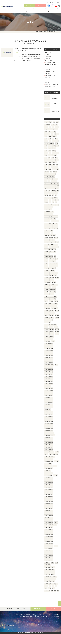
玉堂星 (54, 164)
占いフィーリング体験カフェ (49, 216)
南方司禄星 (57, 317)
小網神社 (55, 522)
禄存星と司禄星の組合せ (49, 480)
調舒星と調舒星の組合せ (49, 430)
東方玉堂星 (51, 301)
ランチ (53, 169)
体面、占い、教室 (52, 291)
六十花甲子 (46, 176)
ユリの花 (52, 124)
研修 (49, 190)
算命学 (57, 122)
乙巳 (56, 216)
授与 (50, 141)
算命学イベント (56, 188)
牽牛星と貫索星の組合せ (49, 536)
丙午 (45, 218)
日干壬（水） (53, 268)
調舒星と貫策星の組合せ (49, 423)
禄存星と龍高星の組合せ (49, 487)
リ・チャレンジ (47, 562)
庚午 (49, 181)
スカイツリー (47, 242)
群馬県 (58, 190)
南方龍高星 (56, 327)
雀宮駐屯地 (52, 143)
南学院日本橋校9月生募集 (50, 64)
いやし (46, 157)
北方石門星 (56, 301)
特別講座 (56, 562)
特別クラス (52, 244)
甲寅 (45, 225)
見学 (54, 242)
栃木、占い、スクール (49, 77)
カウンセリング (47, 590)
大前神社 (46, 291)
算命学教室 (49, 225)
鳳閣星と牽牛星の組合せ (49, 416)
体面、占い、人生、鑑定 (53, 265)
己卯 (54, 185)
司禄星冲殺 (46, 277)
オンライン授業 (47, 574)
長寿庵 (46, 169)
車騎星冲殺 (52, 277)
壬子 (53, 223)
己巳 (54, 174)
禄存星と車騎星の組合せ (49, 482)
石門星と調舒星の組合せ (49, 381)
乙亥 (57, 183)
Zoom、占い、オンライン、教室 (50, 235)
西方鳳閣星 (46, 331)
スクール (47, 54)
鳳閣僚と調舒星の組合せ (49, 402)
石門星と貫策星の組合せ (49, 362)
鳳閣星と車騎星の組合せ (49, 414)
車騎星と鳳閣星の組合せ (49, 520)
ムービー (46, 327)
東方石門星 (46, 284)
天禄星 (53, 141)
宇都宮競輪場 (52, 176)
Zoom (51, 122)
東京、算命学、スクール (50, 75)
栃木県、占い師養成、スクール (51, 84)
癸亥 (45, 249)
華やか (46, 164)
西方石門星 (57, 329)
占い (57, 583)
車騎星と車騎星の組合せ (49, 527)
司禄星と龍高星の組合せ (49, 510)
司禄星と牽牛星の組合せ (49, 508)
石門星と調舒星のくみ (48, 371)
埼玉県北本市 (52, 581)
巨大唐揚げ (46, 583)
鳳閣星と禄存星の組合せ (49, 404)
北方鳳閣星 (50, 303)
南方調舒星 (46, 317)
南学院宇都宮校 (47, 124)
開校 (49, 157)
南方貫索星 (52, 315)
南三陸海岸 (57, 451)
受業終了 (46, 301)
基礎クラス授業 (47, 341)
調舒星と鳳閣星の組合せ (49, 428)
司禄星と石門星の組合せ (49, 494)
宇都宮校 (46, 258)
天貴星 (46, 138)
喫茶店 (46, 131)
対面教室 (49, 162)
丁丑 (48, 185)
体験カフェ (50, 131)
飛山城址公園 (55, 225)
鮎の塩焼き (49, 463)
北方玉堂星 (46, 315)
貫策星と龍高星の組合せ (49, 357)
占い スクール (48, 67)
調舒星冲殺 (46, 275)
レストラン (49, 228)
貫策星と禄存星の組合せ (49, 348)
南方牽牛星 (51, 327)
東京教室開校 (50, 174)
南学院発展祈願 (52, 289)
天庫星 (58, 145)
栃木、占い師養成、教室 (50, 80)
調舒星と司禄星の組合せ (49, 440)
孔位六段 (46, 141)
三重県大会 (55, 197)
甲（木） (46, 261)
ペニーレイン (47, 230)
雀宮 (49, 254)
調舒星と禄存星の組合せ (49, 437)
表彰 (55, 256)
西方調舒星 (52, 331)
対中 (54, 131)
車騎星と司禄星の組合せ (52, 524)
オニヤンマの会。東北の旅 (49, 451)
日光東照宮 (56, 237)
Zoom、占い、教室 (48, 296)
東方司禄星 (52, 294)
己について (55, 263)
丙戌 (48, 192)
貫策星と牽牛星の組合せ (49, 355)
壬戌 (56, 244)
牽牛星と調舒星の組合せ (49, 541)
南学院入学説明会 (48, 56)
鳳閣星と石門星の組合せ (49, 397)
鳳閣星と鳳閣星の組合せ (49, 400)
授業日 (52, 230)
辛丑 (57, 204)
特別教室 (52, 341)
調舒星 (51, 251)
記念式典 (56, 143)
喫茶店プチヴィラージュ (52, 249)
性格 (55, 590)
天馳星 (46, 148)
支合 (50, 129)
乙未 (53, 202)
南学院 (58, 185)
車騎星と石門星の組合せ (49, 517)
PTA (51, 197)
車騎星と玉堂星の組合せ (49, 534)
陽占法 (49, 588)
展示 (45, 197)
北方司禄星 (46, 310)
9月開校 (49, 164)
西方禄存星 (57, 331)
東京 (51, 242)
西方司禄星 (46, 334)
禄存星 (52, 157)
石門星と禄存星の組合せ (49, 374)
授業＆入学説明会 (48, 282)
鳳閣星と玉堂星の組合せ (49, 421)
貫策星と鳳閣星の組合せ (49, 343)
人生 (56, 586)
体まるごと (55, 155)
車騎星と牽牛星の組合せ (49, 529)
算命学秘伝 (54, 576)
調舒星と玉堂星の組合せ (49, 449)
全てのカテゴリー (48, 52)
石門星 (49, 150)
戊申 (51, 218)
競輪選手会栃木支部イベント (49, 435)
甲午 (50, 202)
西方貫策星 (52, 329)
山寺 (52, 134)
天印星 (46, 136)
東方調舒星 (46, 289)
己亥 (51, 204)
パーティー (46, 129)
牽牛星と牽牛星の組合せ (49, 550)
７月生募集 (55, 475)
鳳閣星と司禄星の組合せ (49, 407)
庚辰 (45, 188)
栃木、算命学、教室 (49, 82)
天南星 (55, 251)
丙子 (45, 185)
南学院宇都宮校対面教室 (50, 62)
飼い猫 (49, 138)
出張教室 (46, 152)
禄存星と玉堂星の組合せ (49, 489)
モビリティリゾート (54, 192)
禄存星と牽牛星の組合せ (49, 484)
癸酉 (51, 183)
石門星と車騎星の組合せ (49, 378)
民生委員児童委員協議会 (49, 256)
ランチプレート (55, 228)
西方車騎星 (52, 334)
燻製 (45, 463)
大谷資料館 (51, 237)
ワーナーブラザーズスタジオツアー (50, 324)
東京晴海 (53, 150)
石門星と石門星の (48, 564)
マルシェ (49, 155)
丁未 (48, 218)
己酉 (54, 218)
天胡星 (46, 145)
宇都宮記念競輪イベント (49, 411)
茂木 (56, 195)
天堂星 (57, 141)
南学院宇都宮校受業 (48, 209)
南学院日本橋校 (47, 221)
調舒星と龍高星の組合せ (49, 447)
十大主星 (57, 152)
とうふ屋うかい (47, 308)
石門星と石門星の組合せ (49, 367)
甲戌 (54, 183)
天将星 (46, 254)
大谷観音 (46, 237)
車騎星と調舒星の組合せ (49, 522)
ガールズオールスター (48, 178)
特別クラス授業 (52, 298)
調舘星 (46, 155)
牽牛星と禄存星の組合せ (49, 543)
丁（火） (46, 263)
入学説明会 (49, 223)
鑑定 (52, 590)
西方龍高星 (46, 336)
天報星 (58, 134)
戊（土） (50, 263)
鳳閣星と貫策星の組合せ (49, 395)
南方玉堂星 (46, 329)
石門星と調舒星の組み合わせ (49, 569)
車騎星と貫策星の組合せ (49, 515)
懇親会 (52, 562)
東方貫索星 (54, 282)
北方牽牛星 (57, 310)
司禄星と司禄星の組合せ (49, 503)
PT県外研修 (47, 171)
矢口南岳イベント (48, 470)
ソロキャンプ (56, 178)
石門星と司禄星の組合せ (49, 383)
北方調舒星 (55, 303)
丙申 (56, 202)
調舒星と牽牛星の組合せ (49, 444)
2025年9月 (55, 171)
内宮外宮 (46, 202)
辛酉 (45, 244)
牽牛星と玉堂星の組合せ (49, 555)
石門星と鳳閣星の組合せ (49, 369)
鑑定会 (46, 303)
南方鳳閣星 (57, 315)
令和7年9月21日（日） (48, 214)
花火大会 (46, 195)
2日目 (50, 454)
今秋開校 (54, 148)
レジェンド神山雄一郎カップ (49, 456)
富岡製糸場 (53, 190)
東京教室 (49, 148)
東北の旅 (46, 454)
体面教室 (49, 145)
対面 (54, 122)
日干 (57, 258)
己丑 (48, 197)
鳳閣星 (53, 152)
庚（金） (46, 265)
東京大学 (57, 169)
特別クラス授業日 (54, 308)
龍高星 (46, 162)
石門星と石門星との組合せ (49, 364)
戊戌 (48, 204)
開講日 (56, 364)
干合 (56, 129)
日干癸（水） (47, 270)
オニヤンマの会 (47, 134)
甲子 (57, 164)
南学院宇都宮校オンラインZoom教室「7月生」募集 (52, 59)
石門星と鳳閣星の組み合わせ (49, 567)
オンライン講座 (52, 583)
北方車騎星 (52, 310)
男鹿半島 (49, 136)
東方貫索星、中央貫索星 (49, 338)
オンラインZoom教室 (48, 475)
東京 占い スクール (49, 73)
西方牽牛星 (57, 334)
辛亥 (45, 223)
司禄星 (56, 157)
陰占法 (46, 588)
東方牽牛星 (46, 298)
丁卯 (50, 171)
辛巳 (48, 188)
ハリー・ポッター (48, 322)
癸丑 (56, 223)
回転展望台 (55, 136)
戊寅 (51, 185)
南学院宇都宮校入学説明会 (49, 211)
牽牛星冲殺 (57, 277)
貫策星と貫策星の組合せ (49, 557)
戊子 (53, 195)
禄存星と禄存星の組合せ (49, 477)
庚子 (54, 204)
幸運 (58, 590)
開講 (48, 244)
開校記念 (57, 221)
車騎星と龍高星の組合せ (49, 531)
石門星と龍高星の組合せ (49, 390)
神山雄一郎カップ (48, 409)
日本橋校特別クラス (48, 576)
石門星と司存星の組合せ (49, 376)
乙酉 (45, 192)
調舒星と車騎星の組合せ (49, 442)
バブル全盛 (55, 162)
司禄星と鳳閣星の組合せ (49, 496)
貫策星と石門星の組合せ (49, 560)
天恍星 (56, 138)
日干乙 (50, 261)
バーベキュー (56, 461)
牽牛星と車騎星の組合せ (49, 548)
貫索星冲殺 (52, 270)
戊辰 (45, 174)
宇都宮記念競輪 (55, 454)
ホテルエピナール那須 (53, 284)
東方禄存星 (46, 294)
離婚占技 (52, 574)
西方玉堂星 (52, 336)
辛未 (45, 183)
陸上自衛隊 (46, 143)
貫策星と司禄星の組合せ (49, 350)
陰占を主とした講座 (53, 275)
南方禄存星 (52, 317)
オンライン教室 (53, 181)
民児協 (46, 190)
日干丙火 (54, 261)
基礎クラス (46, 251)
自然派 (46, 181)
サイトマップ (56, 618)
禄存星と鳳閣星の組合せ (49, 468)
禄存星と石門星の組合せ (49, 461)
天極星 (54, 145)
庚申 (57, 242)
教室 (50, 586)
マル (53, 138)
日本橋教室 (47, 69)
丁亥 (50, 195)
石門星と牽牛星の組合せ (49, 388)
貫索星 (46, 150)
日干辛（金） (47, 268)
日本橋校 (52, 221)
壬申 (48, 183)
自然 (53, 129)
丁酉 (45, 204)
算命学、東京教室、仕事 (50, 86)
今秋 (50, 152)
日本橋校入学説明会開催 (50, 71)
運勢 (53, 586)
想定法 (53, 588)
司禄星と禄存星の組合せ (49, 501)
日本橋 (46, 524)
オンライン (46, 122)
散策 (45, 228)
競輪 (56, 124)
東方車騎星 (54, 296)
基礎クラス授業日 (52, 258)
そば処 (49, 169)
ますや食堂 (46, 581)
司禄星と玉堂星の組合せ (49, 513)
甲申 (51, 188)
